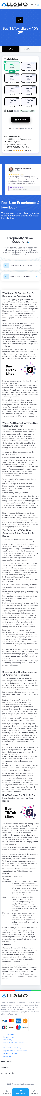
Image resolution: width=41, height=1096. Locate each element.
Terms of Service (10, 1045)
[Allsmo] (14, 998)
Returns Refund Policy (12, 1048)
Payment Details (10, 1053)
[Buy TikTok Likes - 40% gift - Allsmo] (10, 4)
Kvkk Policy (7, 1040)
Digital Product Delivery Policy (15, 1051)
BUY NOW (22, 120)
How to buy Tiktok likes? (20, 276)
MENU (33, 4)
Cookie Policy (8, 1034)
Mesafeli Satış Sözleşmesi (13, 1043)
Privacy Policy (8, 1037)
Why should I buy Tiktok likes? (22, 265)
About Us (7, 1056)
